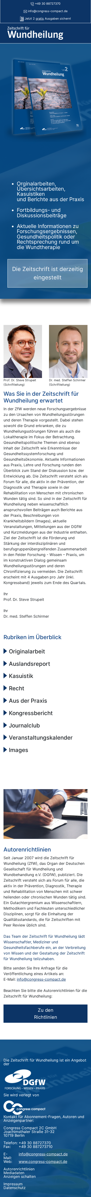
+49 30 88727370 (47, 3)
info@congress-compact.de (47, 11)
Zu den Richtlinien (45, 1013)
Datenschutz (15, 1187)
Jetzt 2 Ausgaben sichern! (48, 18)
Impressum (13, 1184)
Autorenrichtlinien (19, 1169)
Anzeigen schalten (20, 1176)
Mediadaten (14, 1172)
